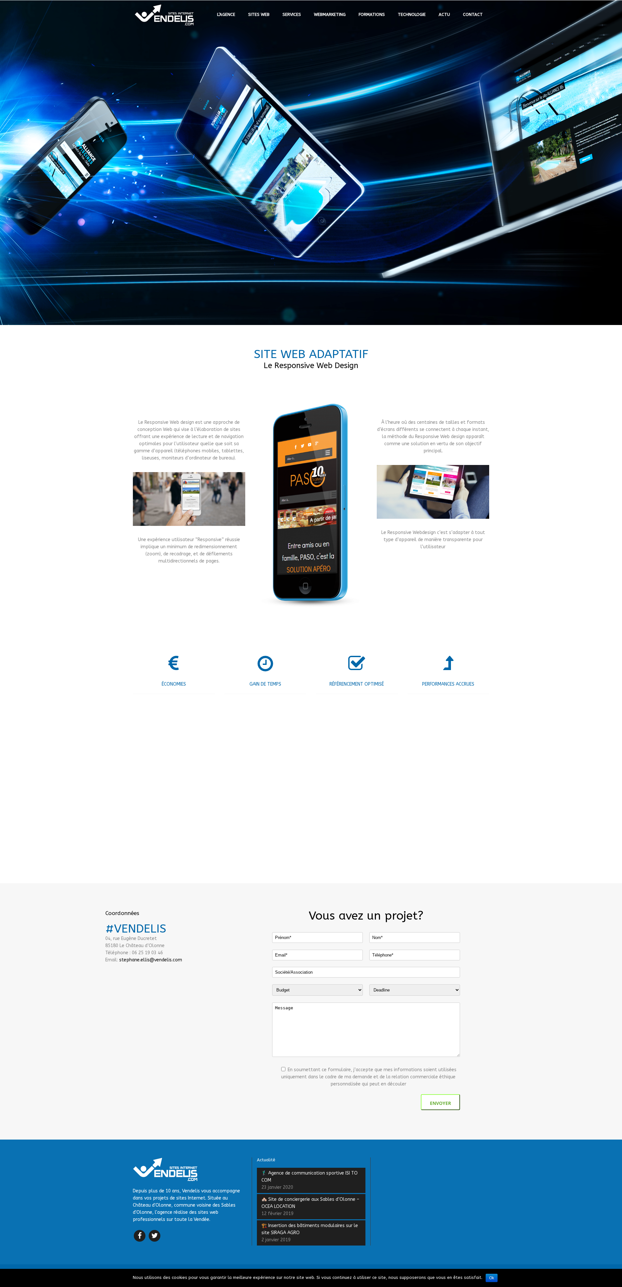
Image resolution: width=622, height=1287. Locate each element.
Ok (491, 1278)
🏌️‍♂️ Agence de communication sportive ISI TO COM (309, 1176)
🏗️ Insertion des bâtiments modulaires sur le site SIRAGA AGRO (309, 1229)
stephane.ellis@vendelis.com (150, 960)
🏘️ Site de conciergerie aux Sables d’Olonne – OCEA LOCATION (310, 1203)
